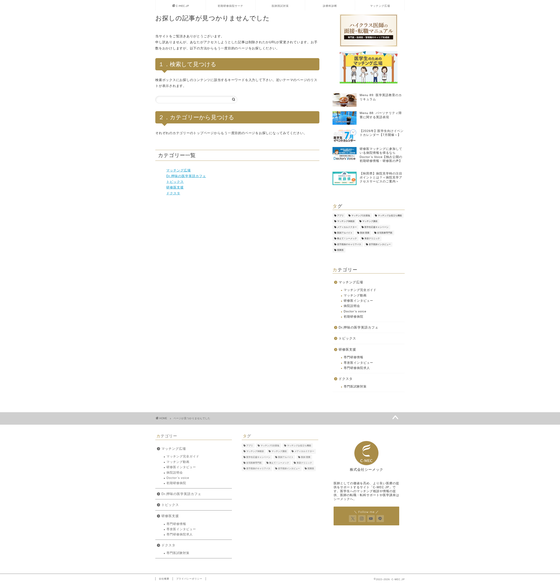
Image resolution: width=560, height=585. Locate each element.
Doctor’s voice (355, 311)
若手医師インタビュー (380, 244)
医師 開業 (364, 233)
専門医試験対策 (355, 386)
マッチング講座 (370, 221)
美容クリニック (372, 238)
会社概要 (164, 578)
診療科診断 (330, 5)
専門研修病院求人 (357, 368)
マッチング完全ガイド (360, 290)
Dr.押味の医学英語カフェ (186, 176)
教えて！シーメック (347, 238)
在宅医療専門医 (384, 233)
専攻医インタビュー (358, 362)
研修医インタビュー (358, 300)
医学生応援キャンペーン (376, 227)
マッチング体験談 (346, 221)
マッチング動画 (355, 295)
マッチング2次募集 (360, 215)
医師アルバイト (344, 233)
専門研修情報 (353, 357)
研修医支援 (175, 187)
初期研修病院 (353, 316)
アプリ (340, 215)
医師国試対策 (280, 5)
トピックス (175, 181)
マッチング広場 (380, 5)
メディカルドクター (347, 227)
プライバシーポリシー (189, 578)
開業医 (340, 250)
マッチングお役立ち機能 (390, 215)
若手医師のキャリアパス (349, 244)
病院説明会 (352, 306)
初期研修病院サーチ (230, 5)
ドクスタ (173, 193)
